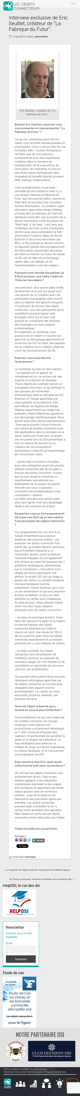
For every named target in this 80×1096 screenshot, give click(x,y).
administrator (41, 36)
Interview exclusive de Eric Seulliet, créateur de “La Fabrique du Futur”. (38, 23)
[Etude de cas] (19, 1002)
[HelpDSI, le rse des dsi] (19, 903)
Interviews (30, 856)
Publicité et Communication (15, 1072)
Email (9, 943)
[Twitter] (29, 839)
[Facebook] (16, 839)
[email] (20, 839)
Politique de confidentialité (55, 1072)
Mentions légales (35, 1072)
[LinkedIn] (24, 839)
